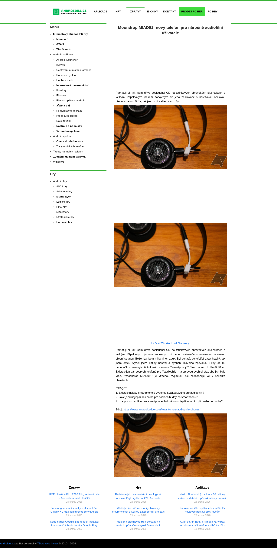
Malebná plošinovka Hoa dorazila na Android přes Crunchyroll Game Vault (138, 523)
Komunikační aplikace (69, 110)
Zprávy (135, 11)
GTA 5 (60, 44)
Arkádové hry (64, 191)
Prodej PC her (192, 11)
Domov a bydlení (66, 75)
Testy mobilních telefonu (70, 146)
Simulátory (62, 211)
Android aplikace (63, 54)
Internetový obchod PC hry (70, 33)
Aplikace (100, 11)
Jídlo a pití (63, 105)
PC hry (212, 11)
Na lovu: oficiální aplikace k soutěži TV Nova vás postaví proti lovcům (202, 510)
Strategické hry (65, 216)
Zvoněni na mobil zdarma (69, 156)
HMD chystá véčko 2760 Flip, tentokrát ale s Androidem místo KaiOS (74, 496)
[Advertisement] (170, 62)
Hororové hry (64, 221)
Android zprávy (62, 136)
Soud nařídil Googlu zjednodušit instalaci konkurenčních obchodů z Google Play (74, 523)
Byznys (60, 64)
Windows (58, 161)
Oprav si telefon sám (69, 141)
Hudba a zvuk (64, 80)
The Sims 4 (63, 49)
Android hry (60, 181)
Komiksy (61, 90)
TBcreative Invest (47, 543)
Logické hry (63, 201)
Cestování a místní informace (73, 69)
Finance (61, 95)
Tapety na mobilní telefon (68, 151)
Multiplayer (63, 196)
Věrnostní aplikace (68, 130)
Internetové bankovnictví (72, 85)
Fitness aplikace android (70, 100)
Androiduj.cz (7, 543)
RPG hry (61, 206)
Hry (118, 11)
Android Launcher (67, 59)
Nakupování (63, 120)
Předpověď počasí (67, 115)
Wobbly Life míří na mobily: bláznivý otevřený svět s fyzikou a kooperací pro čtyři (138, 510)
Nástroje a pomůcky (69, 125)
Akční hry (61, 186)
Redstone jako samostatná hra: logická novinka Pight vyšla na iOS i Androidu (138, 496)
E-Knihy (152, 11)
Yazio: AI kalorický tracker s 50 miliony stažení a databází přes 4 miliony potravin (202, 496)
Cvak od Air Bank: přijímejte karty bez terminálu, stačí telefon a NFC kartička (202, 523)
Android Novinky (177, 343)
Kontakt (169, 11)
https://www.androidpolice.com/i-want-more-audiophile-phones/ (161, 409)
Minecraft (62, 39)
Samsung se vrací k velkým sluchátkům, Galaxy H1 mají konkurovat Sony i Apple (74, 510)
